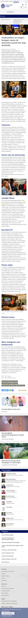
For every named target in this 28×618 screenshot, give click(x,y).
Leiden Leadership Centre (8, 553)
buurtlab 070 (5, 381)
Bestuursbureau (5, 562)
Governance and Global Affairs (9, 550)
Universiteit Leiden (4, 1)
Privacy (3, 578)
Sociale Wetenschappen (7, 535)
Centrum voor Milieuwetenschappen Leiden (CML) (12, 546)
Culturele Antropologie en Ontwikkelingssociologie (8, 538)
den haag (15, 383)
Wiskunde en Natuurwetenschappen (11, 542)
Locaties (3, 573)
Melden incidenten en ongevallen (9, 603)
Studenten (11, 1)
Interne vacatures (6, 591)
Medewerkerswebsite (5, 19)
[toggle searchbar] (26, 4)
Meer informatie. (6, 611)
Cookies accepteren (8, 613)
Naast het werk (5, 595)
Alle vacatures (5, 593)
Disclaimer (4, 580)
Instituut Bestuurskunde (7, 556)
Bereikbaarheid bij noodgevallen (9, 601)
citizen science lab (6, 383)
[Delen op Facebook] (3, 390)
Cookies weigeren (7, 616)
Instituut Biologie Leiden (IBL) (9, 559)
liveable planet (20, 385)
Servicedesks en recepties (8, 571)
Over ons (4, 586)
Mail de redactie (22, 390)
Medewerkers (16, 1)
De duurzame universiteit (8, 588)
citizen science (13, 381)
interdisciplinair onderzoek (8, 385)
